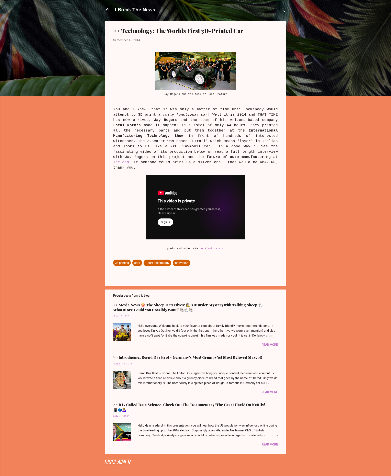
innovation (181, 263)
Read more (270, 345)
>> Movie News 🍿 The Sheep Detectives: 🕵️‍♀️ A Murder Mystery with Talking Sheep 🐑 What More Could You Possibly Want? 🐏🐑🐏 (188, 307)
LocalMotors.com (212, 248)
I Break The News (135, 9)
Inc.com (121, 162)
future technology (157, 263)
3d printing (122, 263)
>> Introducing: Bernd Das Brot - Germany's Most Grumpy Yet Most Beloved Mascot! (187, 357)
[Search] (283, 11)
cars (137, 263)
